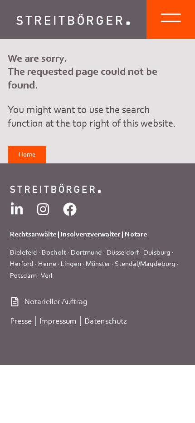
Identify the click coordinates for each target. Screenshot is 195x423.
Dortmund (86, 252)
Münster (98, 263)
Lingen (71, 263)
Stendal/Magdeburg (145, 263)
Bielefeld (23, 252)
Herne (47, 263)
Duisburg (157, 252)
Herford (22, 263)
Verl (47, 275)
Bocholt (54, 252)
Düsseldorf (123, 252)
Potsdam (23, 275)
